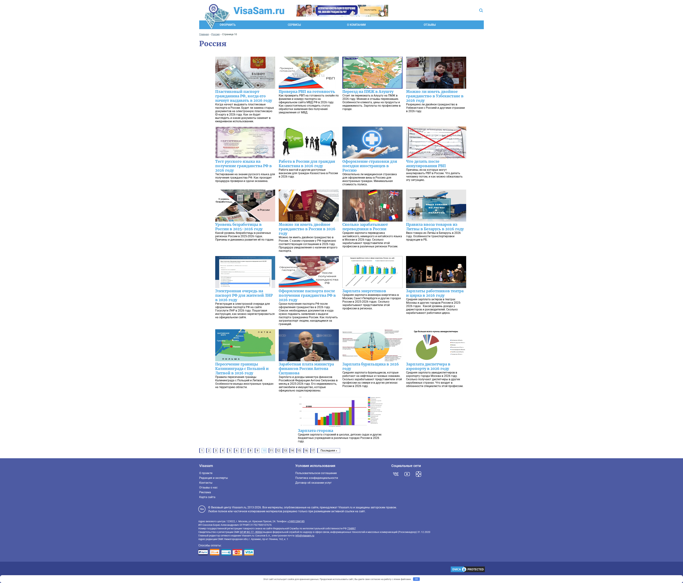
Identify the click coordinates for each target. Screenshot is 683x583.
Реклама (205, 492)
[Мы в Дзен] (418, 474)
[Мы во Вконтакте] (395, 474)
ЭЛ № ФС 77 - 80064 (251, 532)
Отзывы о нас (208, 487)
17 (312, 450)
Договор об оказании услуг (313, 482)
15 (299, 450)
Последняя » (329, 450)
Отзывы (430, 24)
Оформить (228, 24)
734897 (351, 528)
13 (285, 450)
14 (292, 450)
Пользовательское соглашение (316, 473)
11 (271, 450)
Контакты (205, 482)
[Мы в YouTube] (407, 474)
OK (416, 579)
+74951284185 (296, 521)
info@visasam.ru (304, 535)
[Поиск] (481, 11)
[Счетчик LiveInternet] (200, 570)
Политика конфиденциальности (316, 478)
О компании (356, 24)
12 (278, 450)
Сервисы (294, 24)
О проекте (205, 473)
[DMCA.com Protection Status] (468, 570)
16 (306, 450)
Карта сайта (207, 497)
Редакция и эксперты (213, 478)
